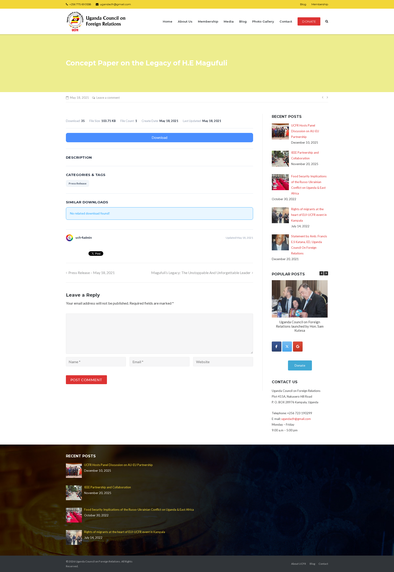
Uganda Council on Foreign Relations (97, 561)
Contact (286, 21)
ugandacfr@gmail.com (115, 4)
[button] (326, 273)
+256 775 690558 (80, 4)
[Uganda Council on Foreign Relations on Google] (298, 347)
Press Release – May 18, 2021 (91, 272)
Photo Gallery (263, 21)
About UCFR (298, 563)
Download (159, 137)
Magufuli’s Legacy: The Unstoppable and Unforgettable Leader (201, 272)
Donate (309, 21)
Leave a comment (108, 97)
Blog (303, 4)
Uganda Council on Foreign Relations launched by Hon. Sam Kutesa (300, 326)
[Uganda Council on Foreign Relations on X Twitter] (287, 347)
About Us (185, 21)
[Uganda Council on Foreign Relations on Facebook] (276, 347)
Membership (319, 4)
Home (167, 21)
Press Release (77, 183)
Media (229, 21)
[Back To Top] (382, 561)
